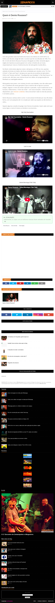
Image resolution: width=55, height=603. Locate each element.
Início (35, 601)
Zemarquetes (51, 601)
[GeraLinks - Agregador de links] (27, 457)
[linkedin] (27, 314)
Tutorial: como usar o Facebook (15, 555)
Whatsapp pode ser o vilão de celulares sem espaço (20, 406)
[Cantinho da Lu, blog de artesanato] (27, 487)
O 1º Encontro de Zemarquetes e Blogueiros (17, 534)
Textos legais (21, 225)
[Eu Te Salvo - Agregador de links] (27, 475)
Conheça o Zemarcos (42, 601)
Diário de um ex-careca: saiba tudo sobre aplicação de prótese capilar (24, 425)
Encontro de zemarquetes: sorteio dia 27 (17, 356)
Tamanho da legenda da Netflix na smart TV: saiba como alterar (22, 432)
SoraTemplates (9, 601)
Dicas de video (14, 225)
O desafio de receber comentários (16, 349)
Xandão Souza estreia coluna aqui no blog (17, 343)
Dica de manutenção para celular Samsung (18, 412)
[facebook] (6, 314)
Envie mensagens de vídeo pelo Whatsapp (18, 393)
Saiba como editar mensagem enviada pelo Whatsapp (20, 399)
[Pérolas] (27, 481)
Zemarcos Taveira (7, 18)
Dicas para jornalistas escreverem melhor (17, 438)
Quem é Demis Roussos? (9, 303)
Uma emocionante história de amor (16, 542)
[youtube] (49, 314)
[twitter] (17, 314)
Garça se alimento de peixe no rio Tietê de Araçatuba (34, 6)
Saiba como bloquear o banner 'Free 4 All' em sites (19, 445)
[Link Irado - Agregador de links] (27, 469)
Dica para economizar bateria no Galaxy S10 (18, 419)
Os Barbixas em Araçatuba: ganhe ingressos (18, 336)
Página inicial (5, 11)
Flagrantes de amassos (13, 362)
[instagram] (38, 314)
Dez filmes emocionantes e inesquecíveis (17, 568)
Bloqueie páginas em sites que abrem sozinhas (19, 575)
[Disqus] (27, 255)
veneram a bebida (18, 92)
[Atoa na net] (27, 463)
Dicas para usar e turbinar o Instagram (17, 549)
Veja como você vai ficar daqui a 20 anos (17, 581)
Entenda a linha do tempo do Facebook (17, 562)
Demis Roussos (12, 11)
